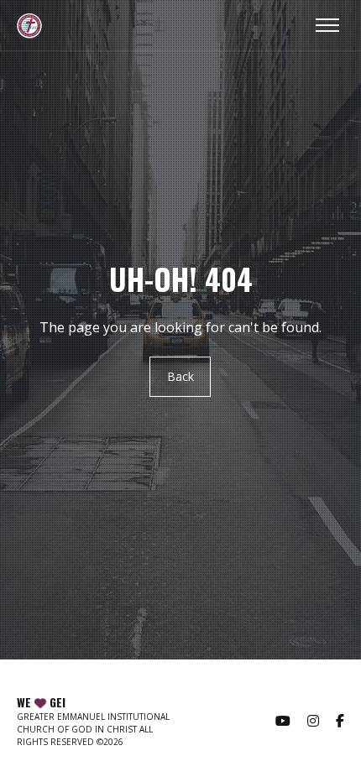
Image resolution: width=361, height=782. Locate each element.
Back (180, 377)
